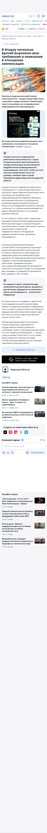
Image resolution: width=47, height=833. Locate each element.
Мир (12, 21)
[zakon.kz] (8, 16)
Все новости (38, 36)
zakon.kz (27, 146)
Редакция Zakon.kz (9, 39)
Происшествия (37, 21)
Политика (5, 21)
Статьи (27, 21)
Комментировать (37, 452)
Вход (43, 440)
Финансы (19, 21)
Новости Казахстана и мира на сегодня (16, 36)
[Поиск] (38, 16)
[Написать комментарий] (23, 446)
